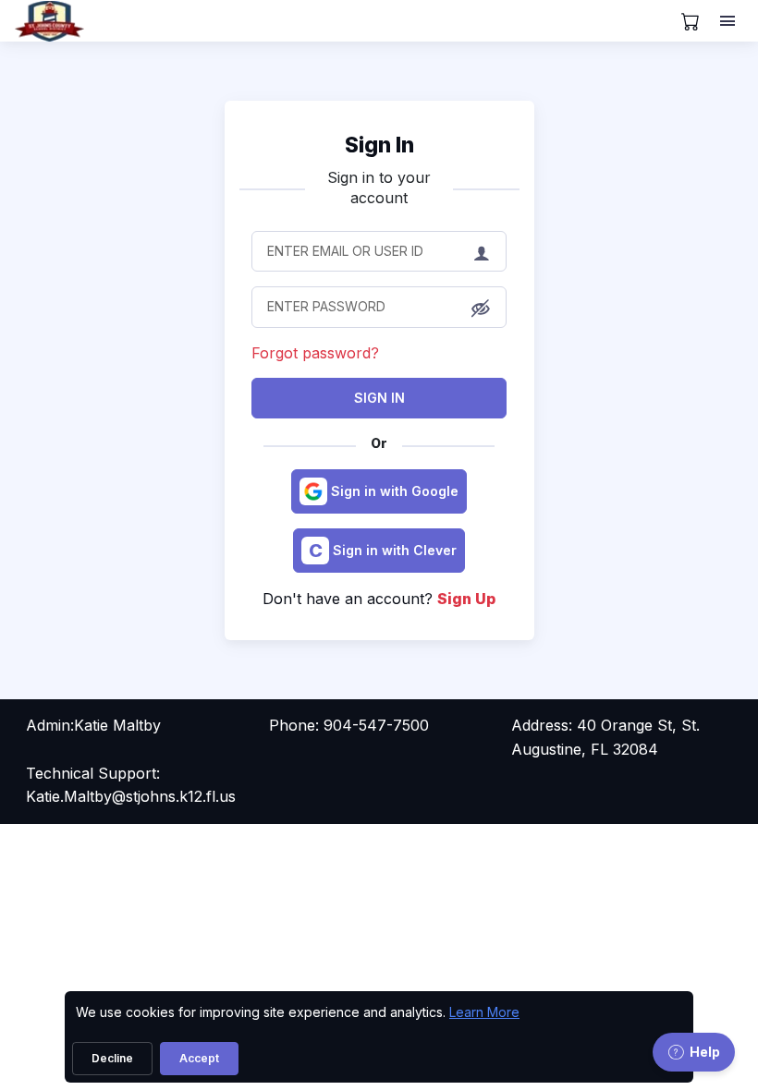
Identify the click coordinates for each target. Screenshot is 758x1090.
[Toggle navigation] (729, 21)
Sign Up (466, 598)
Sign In (379, 398)
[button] (480, 308)
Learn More (484, 1012)
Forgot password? (315, 353)
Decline (112, 1058)
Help (705, 1052)
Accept (199, 1058)
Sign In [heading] (379, 145)
